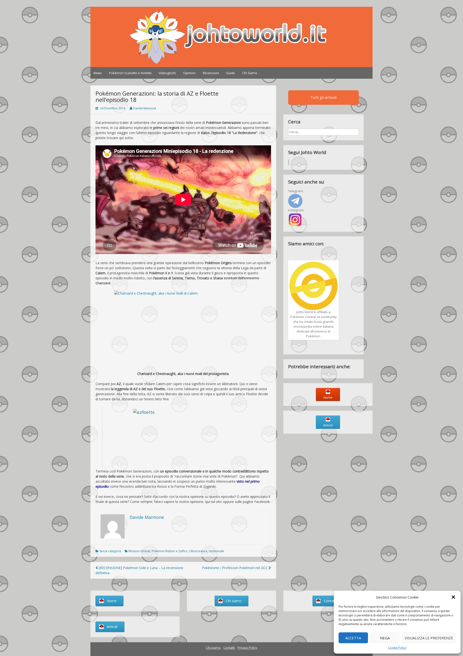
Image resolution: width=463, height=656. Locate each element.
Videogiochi (167, 73)
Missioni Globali (139, 551)
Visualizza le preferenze (429, 637)
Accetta (353, 637)
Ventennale (216, 551)
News (98, 73)
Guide (230, 73)
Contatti (229, 647)
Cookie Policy (397, 648)
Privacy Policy (247, 647)
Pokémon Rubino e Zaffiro (170, 551)
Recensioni (211, 73)
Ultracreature (198, 551)
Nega (385, 637)
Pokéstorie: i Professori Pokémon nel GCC (235, 567)
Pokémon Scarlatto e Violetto (130, 73)
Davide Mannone (144, 108)
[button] (453, 597)
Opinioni (189, 73)
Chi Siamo (249, 73)
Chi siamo (213, 647)
